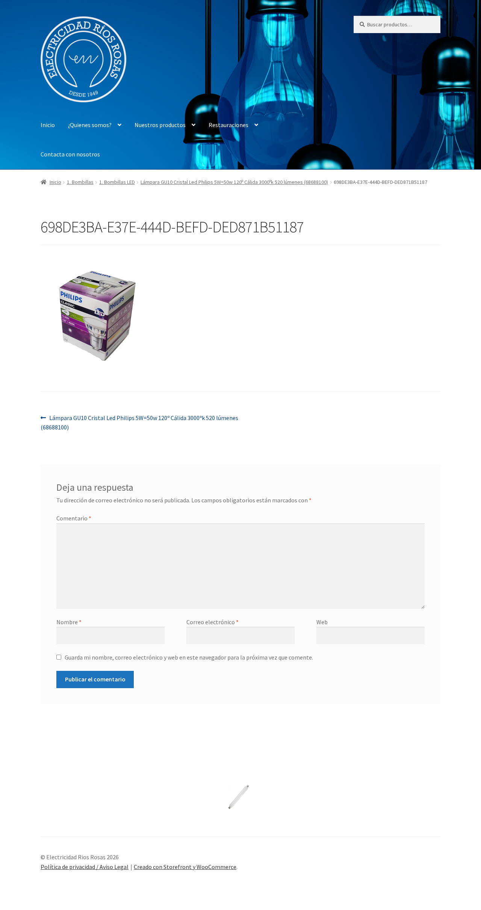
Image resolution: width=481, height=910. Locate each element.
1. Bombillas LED (117, 182)
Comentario (73, 518)
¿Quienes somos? (90, 125)
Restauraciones (228, 125)
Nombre (69, 622)
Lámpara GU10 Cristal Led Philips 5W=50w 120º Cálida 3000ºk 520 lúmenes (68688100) (234, 182)
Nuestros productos (160, 125)
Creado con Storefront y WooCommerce (185, 867)
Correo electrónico (212, 622)
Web (322, 622)
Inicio (48, 125)
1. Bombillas (80, 182)
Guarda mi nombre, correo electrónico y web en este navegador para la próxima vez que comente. (189, 657)
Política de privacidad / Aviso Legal (85, 867)
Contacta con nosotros (70, 154)
